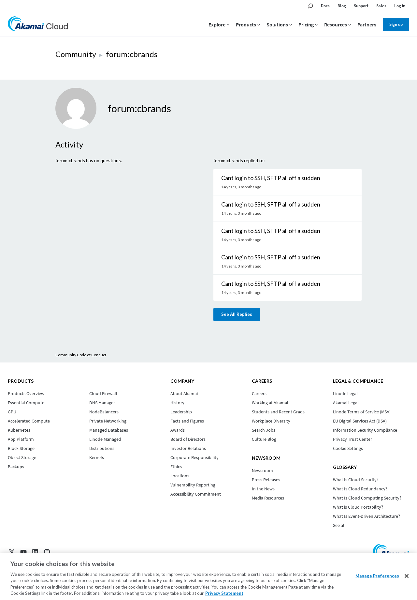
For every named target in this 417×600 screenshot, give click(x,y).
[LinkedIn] (35, 552)
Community (75, 54)
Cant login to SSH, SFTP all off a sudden (270, 177)
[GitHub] (47, 552)
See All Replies (236, 314)
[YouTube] (23, 552)
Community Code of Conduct (80, 354)
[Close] (406, 576)
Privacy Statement (224, 593)
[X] (12, 552)
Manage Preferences (377, 575)
